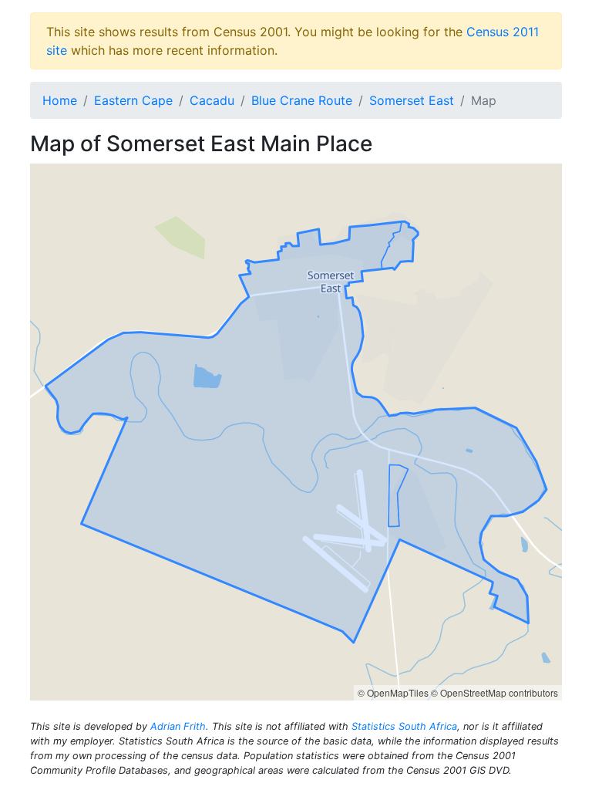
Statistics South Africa (404, 726)
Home (59, 100)
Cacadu (212, 100)
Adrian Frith (178, 726)
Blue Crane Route (301, 100)
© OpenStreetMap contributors (494, 692)
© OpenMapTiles (393, 692)
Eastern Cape (133, 100)
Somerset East (411, 100)
